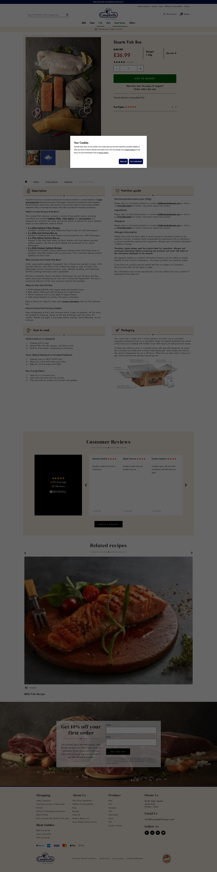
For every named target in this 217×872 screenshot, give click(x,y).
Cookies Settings (130, 149)
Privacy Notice (103, 152)
